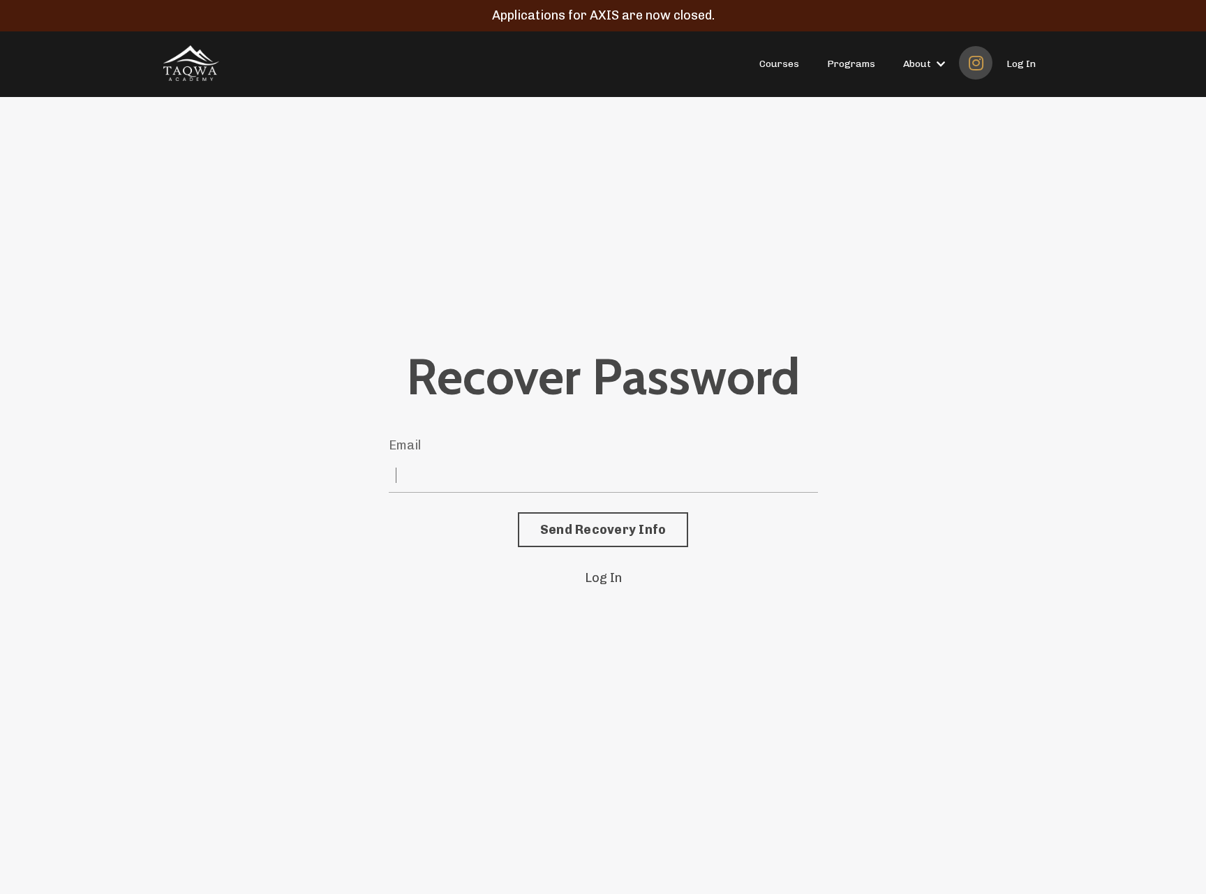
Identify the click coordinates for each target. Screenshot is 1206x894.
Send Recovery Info (603, 529)
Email (405, 445)
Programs (851, 64)
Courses (779, 64)
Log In (1021, 64)
